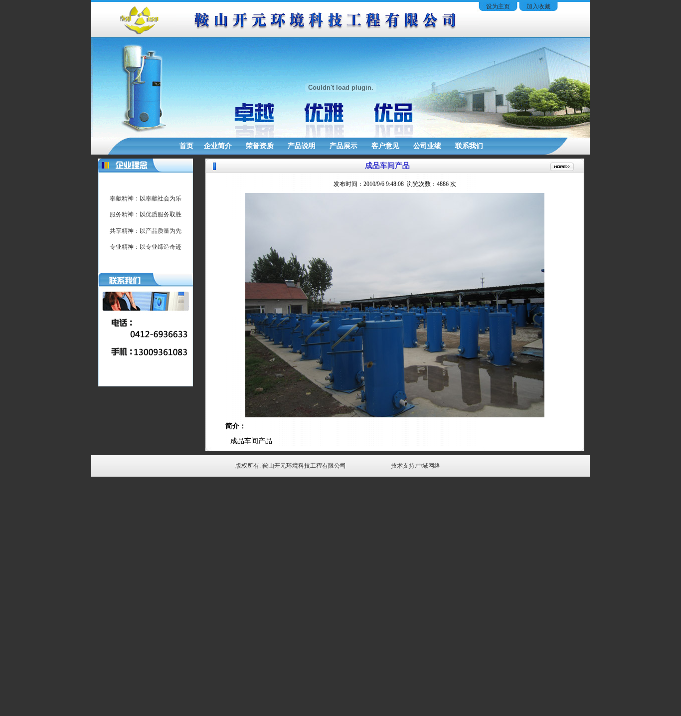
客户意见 (385, 146)
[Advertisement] (340, 693)
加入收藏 (538, 6)
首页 (186, 146)
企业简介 (218, 146)
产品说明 (302, 146)
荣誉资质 (260, 146)
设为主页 (498, 6)
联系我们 (469, 146)
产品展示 (343, 146)
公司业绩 (427, 146)
